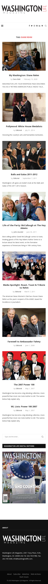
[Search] (46, 25)
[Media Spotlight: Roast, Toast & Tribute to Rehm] (24, 266)
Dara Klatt (17, 79)
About (9, 574)
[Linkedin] (39, 25)
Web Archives (36, 574)
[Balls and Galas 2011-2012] (24, 155)
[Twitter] (32, 25)
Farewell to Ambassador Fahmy (24, 341)
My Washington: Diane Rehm (24, 75)
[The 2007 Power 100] (24, 365)
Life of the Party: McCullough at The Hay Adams (24, 226)
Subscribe (17, 574)
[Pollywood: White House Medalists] (24, 107)
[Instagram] (34, 25)
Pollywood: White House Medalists (24, 126)
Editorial (19, 130)
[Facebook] (29, 25)
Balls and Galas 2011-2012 (24, 174)
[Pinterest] (37, 25)
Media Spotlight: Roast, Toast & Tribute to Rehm (24, 286)
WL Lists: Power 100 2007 (24, 406)
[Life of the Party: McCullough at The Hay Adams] (24, 206)
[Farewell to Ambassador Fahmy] (24, 322)
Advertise (25, 574)
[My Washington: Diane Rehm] (24, 56)
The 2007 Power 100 (24, 384)
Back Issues (24, 577)
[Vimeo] (42, 25)
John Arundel (18, 232)
